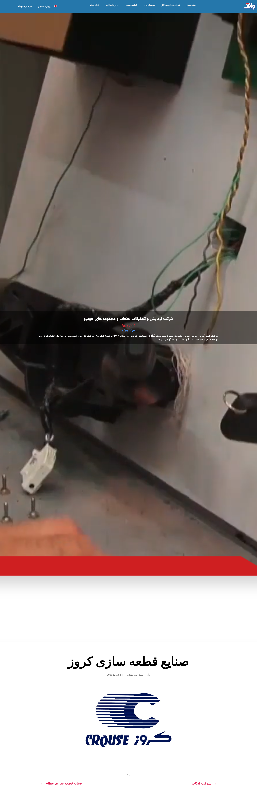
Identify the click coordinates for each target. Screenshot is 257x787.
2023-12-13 (113, 675)
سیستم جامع (26, 6)
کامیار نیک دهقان (135, 675)
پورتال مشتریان (44, 6)
